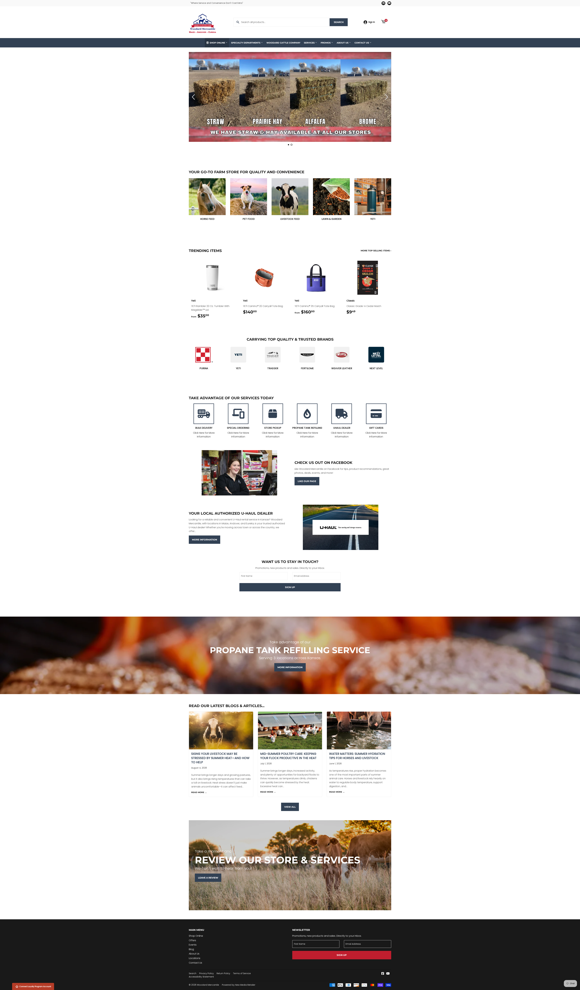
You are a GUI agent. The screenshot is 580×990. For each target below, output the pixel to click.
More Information (204, 539)
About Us (343, 43)
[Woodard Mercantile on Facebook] (382, 973)
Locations (194, 958)
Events (193, 944)
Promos (326, 43)
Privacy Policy (206, 973)
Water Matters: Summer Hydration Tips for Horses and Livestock (357, 756)
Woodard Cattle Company (283, 43)
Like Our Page (307, 481)
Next (384, 97)
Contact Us (362, 43)
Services (309, 43)
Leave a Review (208, 877)
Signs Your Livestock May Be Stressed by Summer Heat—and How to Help (220, 758)
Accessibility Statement (201, 976)
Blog (191, 949)
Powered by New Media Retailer (238, 984)
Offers (192, 940)
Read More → (199, 792)
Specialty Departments (246, 43)
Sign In (371, 22)
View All (290, 806)
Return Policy (223, 973)
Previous (195, 97)
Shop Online (217, 43)
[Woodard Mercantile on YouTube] (388, 973)
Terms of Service (242, 973)
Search (341, 22)
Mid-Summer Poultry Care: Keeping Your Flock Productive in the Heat (288, 756)
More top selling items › (376, 250)
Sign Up (290, 587)
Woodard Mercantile (208, 984)
